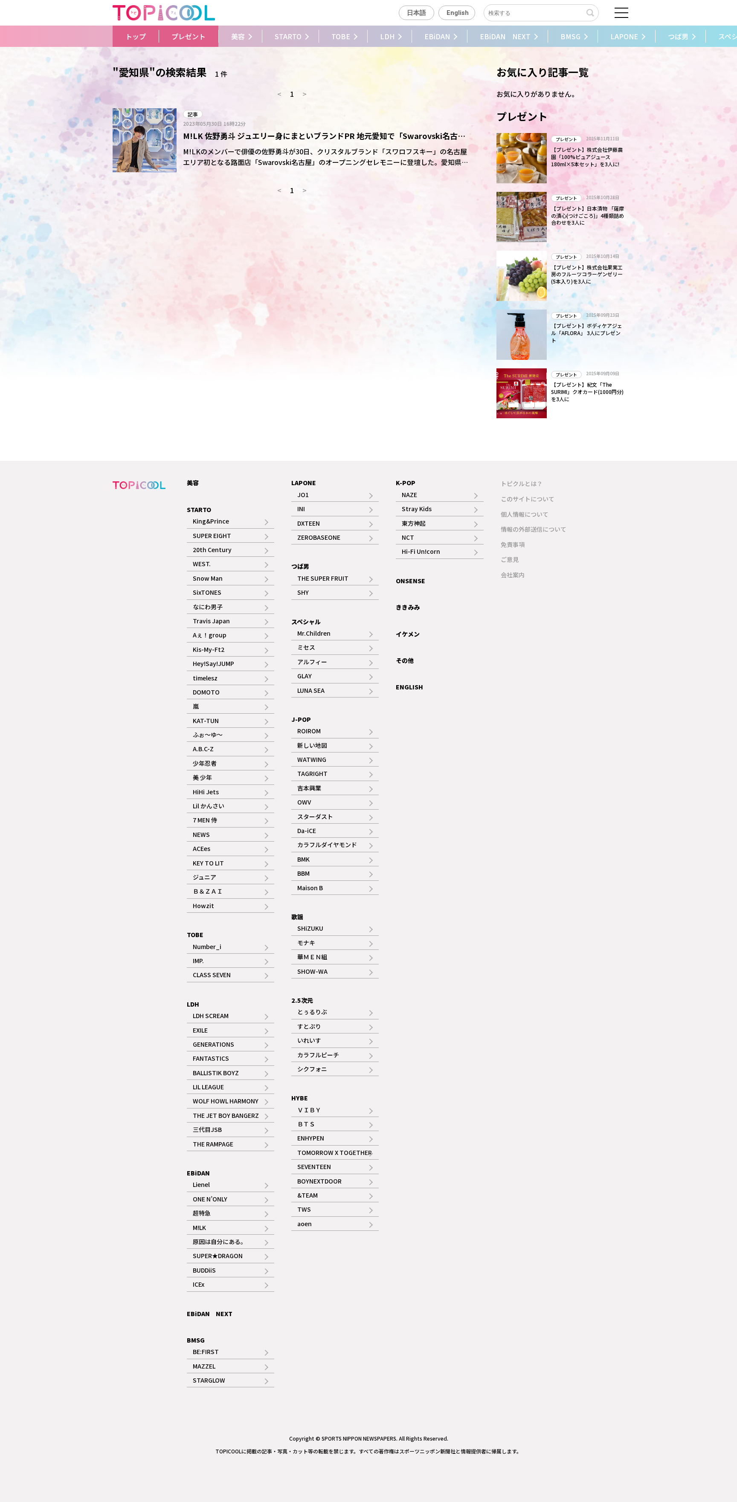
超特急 (202, 1213)
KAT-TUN (206, 720)
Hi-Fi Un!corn (421, 551)
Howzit (203, 905)
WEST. (202, 563)
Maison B (310, 887)
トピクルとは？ (522, 483)
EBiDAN (437, 36)
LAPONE (624, 36)
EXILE (200, 1030)
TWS (304, 1209)
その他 (405, 660)
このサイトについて (527, 499)
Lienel (201, 1184)
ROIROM (309, 730)
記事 (193, 114)
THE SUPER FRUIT (322, 578)
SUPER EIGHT (212, 535)
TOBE (340, 36)
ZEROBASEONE (318, 537)
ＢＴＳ (306, 1124)
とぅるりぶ (312, 1011)
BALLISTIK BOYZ (216, 1072)
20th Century (212, 549)
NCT (408, 537)
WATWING (311, 759)
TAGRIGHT (312, 773)
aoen (304, 1223)
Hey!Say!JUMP (213, 663)
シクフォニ (312, 1069)
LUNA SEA (311, 690)
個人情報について (524, 514)
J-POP (301, 719)
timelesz (205, 678)
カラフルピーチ (318, 1055)
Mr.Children (314, 633)
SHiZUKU (310, 928)
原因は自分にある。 (220, 1241)
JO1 (303, 494)
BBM (303, 873)
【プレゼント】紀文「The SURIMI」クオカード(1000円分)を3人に (587, 391)
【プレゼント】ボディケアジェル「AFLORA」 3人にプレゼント (586, 333)
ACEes (201, 848)
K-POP (405, 482)
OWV (304, 802)
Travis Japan (211, 620)
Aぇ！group (209, 635)
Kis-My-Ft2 (208, 649)
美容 (238, 36)
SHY (303, 592)
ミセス (306, 647)
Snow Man (208, 578)
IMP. (198, 960)
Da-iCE (306, 830)
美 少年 (202, 777)
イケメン (408, 634)
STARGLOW (209, 1380)
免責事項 (513, 544)
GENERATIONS (213, 1044)
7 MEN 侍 (205, 820)
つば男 (678, 36)
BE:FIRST (206, 1351)
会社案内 (513, 574)
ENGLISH (409, 687)
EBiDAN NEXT (505, 36)
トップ (135, 36)
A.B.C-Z (203, 748)
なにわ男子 (208, 606)
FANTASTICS (211, 1058)
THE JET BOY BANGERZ (226, 1115)
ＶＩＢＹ (309, 1110)
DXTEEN (308, 523)
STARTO (288, 36)
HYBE (299, 1098)
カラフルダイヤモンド (327, 844)
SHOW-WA (312, 971)
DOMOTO (206, 692)
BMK (303, 859)
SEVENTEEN (314, 1166)
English (458, 13)
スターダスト (315, 816)
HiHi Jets (206, 791)
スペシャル (306, 621)
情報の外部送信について (533, 529)
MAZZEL (204, 1366)
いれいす (309, 1040)
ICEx (198, 1284)
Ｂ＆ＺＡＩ (208, 891)
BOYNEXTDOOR (319, 1181)
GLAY (304, 675)
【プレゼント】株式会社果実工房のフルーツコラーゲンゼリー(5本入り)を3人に (587, 274)
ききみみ (408, 607)
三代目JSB (207, 1129)
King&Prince (211, 521)
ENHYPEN (310, 1138)
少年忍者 (205, 763)
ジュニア (204, 877)
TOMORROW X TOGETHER (334, 1152)
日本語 (416, 13)
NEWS (201, 834)
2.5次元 (302, 1000)
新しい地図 (312, 745)
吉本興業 (309, 788)
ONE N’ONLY (210, 1199)
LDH (387, 36)
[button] (107, 36)
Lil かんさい (208, 806)
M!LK (199, 1227)
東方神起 (414, 523)
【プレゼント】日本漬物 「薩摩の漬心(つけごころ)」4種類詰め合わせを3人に (587, 215)
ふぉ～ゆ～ (208, 734)
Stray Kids (417, 508)
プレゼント (188, 36)
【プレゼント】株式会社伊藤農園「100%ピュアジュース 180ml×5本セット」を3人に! (587, 157)
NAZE (409, 494)
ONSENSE (410, 580)
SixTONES (207, 592)
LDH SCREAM (211, 1015)
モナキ (306, 942)
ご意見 (510, 559)
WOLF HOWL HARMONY (225, 1101)
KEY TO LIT (208, 863)
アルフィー (312, 661)
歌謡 (297, 916)
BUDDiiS (204, 1270)
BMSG (570, 36)
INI (301, 508)
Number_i (207, 946)
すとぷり (309, 1026)
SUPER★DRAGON (218, 1255)
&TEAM (307, 1195)
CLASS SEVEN (212, 974)
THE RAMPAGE (213, 1144)
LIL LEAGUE (208, 1086)
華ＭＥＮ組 (312, 956)
